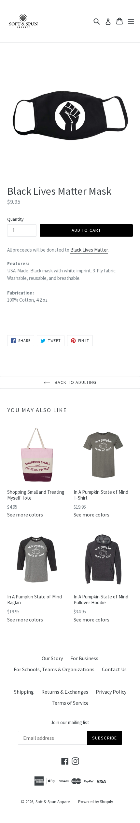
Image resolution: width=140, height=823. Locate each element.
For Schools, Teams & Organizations (54, 669)
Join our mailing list (70, 722)
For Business (84, 658)
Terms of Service (70, 702)
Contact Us (114, 669)
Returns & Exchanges (64, 691)
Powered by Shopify (95, 801)
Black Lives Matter (89, 250)
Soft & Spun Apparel (53, 801)
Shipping (24, 691)
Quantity (15, 219)
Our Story (52, 658)
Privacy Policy (111, 691)
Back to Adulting (74, 382)
